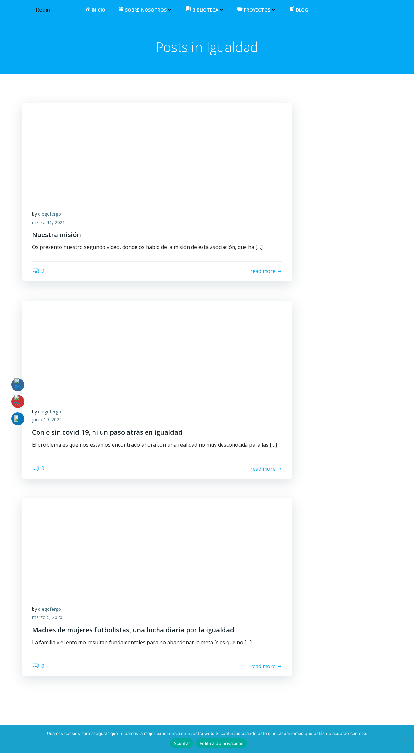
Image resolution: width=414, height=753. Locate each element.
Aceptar (181, 743)
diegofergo (49, 214)
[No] (406, 739)
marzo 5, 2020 (47, 617)
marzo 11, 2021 (48, 222)
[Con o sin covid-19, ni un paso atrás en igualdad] (157, 348)
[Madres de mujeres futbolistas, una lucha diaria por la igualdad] (157, 546)
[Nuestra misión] (157, 150)
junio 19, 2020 (47, 419)
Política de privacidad (222, 743)
